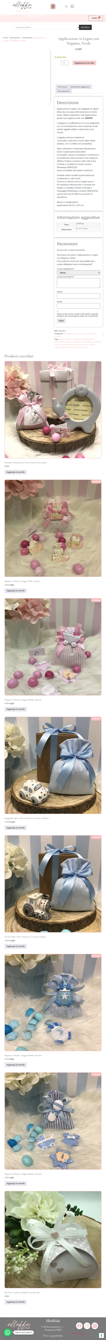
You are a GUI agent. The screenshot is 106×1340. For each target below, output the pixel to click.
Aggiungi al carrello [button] (16, 472)
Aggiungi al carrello (84, 63)
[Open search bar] (66, 6)
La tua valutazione (66, 269)
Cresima (57, 336)
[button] (53, 6)
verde (84, 347)
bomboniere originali (62, 342)
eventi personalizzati (75, 344)
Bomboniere (15, 38)
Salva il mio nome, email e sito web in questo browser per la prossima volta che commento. (77, 315)
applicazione (89, 339)
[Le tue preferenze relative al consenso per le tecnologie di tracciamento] (101, 1335)
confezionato (86, 342)
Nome (59, 292)
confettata (76, 342)
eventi (63, 344)
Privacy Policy (78, 1333)
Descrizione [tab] (62, 86)
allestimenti (78, 339)
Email (59, 302)
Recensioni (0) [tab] (64, 91)
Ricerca (85, 27)
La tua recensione (66, 277)
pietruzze (77, 347)
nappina (57, 347)
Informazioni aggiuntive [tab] (80, 86)
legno (92, 344)
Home (5, 38)
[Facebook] (79, 1325)
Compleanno (27, 38)
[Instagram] (87, 1325)
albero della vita (66, 339)
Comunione (91, 334)
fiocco (87, 344)
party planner (67, 347)
